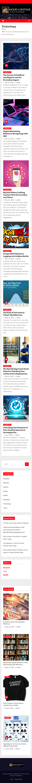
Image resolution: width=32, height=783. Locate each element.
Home (3, 29)
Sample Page (18, 779)
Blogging (6, 478)
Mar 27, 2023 (9, 376)
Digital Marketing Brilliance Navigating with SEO (15, 133)
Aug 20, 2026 (9, 667)
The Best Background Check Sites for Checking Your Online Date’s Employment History (16, 372)
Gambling (7, 595)
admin (18, 82)
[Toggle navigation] (29, 20)
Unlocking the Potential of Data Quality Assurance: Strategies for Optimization (15, 431)
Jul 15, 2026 (9, 749)
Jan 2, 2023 (9, 435)
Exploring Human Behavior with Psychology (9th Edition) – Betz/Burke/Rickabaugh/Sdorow (14, 529)
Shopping (6, 499)
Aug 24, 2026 (9, 627)
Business (6, 483)
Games (5, 491)
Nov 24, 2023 (9, 138)
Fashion (5, 487)
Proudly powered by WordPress (12, 774)
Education (8, 636)
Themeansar (18, 775)
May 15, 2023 (9, 317)
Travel (5, 508)
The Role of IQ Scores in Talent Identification (14, 313)
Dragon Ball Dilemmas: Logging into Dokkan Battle (16, 254)
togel (5, 571)
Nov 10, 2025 (9, 82)
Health (5, 495)
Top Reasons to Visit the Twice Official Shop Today (14, 745)
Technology (7, 72)
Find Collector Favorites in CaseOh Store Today (13, 704)
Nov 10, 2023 (9, 259)
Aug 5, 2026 (9, 708)
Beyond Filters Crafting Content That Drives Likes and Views (15, 194)
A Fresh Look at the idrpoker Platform (16, 523)
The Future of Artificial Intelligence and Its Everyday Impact (13, 77)
